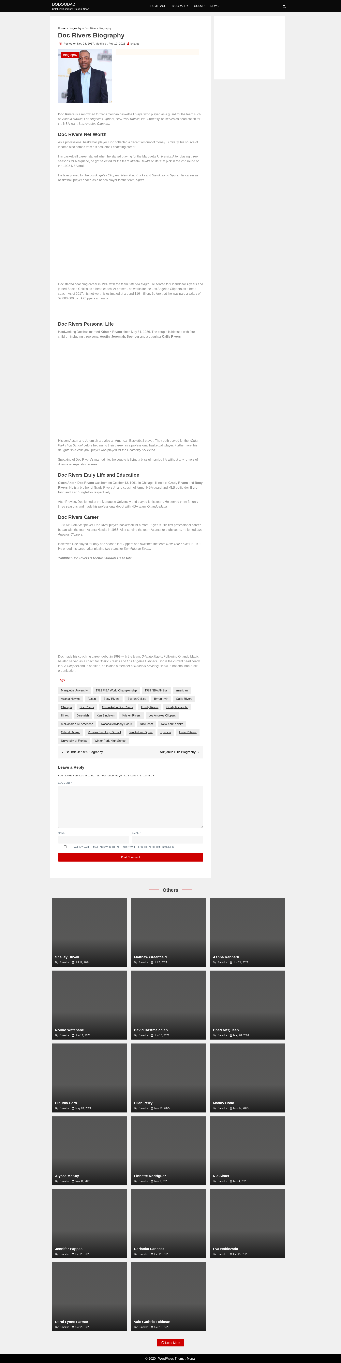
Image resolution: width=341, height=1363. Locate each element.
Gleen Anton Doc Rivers (117, 707)
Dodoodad (63, 4)
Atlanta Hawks (70, 698)
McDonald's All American (77, 724)
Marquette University (74, 690)
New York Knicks (172, 724)
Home (62, 28)
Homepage (158, 5)
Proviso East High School (104, 732)
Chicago (66, 707)
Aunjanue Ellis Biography (178, 752)
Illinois (65, 715)
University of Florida (74, 740)
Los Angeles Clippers (162, 715)
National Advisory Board (116, 724)
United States (188, 732)
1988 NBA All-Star (156, 690)
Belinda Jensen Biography (84, 752)
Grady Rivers (149, 707)
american (182, 690)
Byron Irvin (161, 698)
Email (136, 833)
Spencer (165, 732)
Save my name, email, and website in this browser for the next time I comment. (124, 847)
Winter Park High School (110, 740)
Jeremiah (83, 715)
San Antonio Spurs (141, 732)
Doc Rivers (87, 707)
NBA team (146, 724)
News (214, 5)
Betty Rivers (112, 698)
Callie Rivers (184, 698)
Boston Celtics (136, 698)
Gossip (199, 5)
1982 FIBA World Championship (116, 690)
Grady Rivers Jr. (177, 707)
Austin (92, 698)
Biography (180, 5)
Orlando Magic (70, 732)
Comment (65, 783)
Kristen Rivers (131, 715)
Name (62, 833)
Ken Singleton (105, 715)
